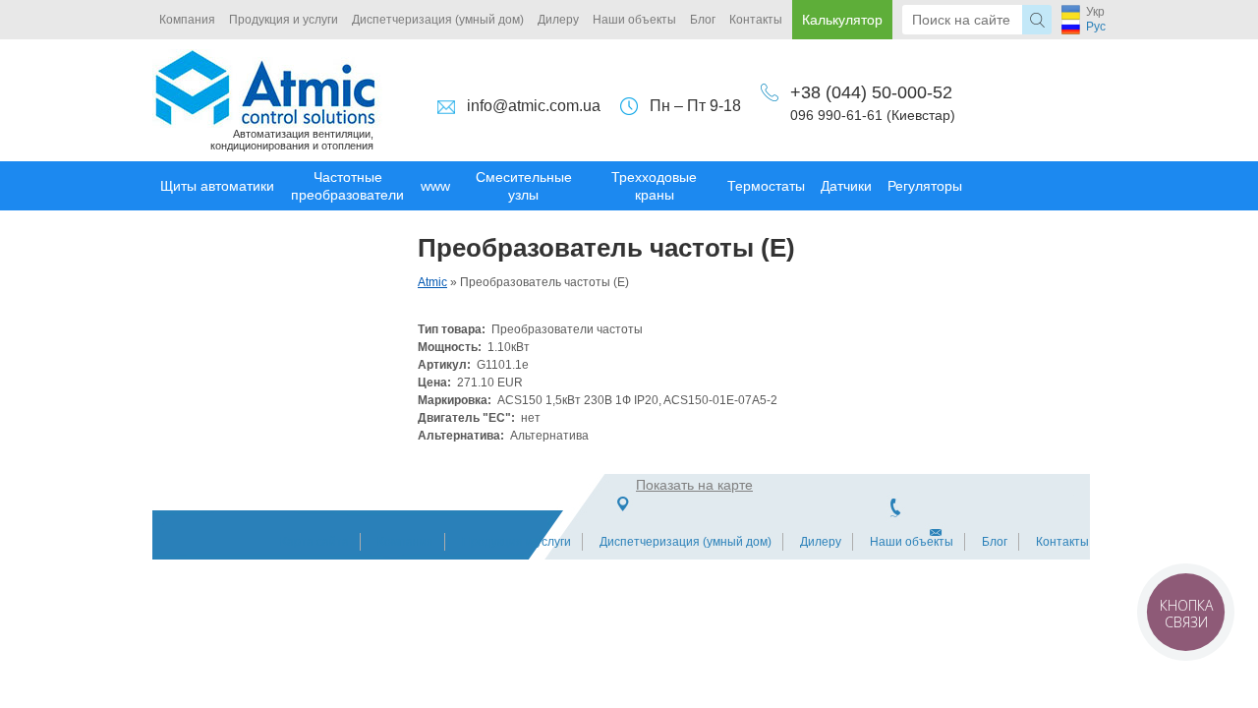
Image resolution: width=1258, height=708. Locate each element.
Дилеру (558, 20)
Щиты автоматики (217, 186)
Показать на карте (694, 485)
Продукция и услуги (283, 20)
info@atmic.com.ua (533, 105)
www (435, 186)
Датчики (846, 186)
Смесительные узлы (524, 186)
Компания (187, 20)
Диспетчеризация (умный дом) (438, 20)
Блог (702, 20)
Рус (1096, 26)
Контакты (755, 20)
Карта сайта (314, 542)
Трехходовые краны (654, 186)
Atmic (432, 282)
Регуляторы (924, 186)
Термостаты (766, 186)
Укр (1095, 12)
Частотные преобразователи (347, 186)
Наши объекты (634, 20)
